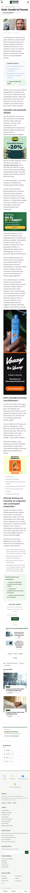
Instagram (10, 653)
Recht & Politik (5, 823)
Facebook (20, 653)
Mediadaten (4, 860)
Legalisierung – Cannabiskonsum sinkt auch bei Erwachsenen (15, 590)
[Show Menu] (2, 2)
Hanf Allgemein (18, 876)
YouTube (15, 653)
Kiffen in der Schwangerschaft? (8, 841)
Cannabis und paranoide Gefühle (15, 66)
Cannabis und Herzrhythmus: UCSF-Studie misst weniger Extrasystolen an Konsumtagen (19, 644)
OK (26, 852)
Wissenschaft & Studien (7, 825)
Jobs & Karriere (5, 865)
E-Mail (25, 891)
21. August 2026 (19, 638)
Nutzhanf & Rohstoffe (7, 819)
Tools (3, 883)
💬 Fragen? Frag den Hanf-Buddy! (14, 82)
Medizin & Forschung (7, 812)
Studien (18, 6)
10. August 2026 (17, 716)
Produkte (17, 878)
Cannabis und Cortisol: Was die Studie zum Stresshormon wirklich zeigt (15, 833)
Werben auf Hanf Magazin (7, 858)
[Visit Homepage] (14, 2)
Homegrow (21, 663)
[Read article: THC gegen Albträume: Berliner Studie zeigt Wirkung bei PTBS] (15, 704)
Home (2, 6)
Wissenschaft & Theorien (10, 6)
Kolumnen (4, 876)
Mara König (9, 692)
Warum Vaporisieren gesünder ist (9, 837)
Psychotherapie (7, 665)
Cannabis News (5, 810)
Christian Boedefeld (8, 12)
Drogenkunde (4, 878)
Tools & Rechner (5, 867)
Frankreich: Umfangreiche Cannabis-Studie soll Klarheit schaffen (14, 584)
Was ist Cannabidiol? (6, 839)
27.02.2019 (18, 12)
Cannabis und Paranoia (11, 165)
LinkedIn (15, 658)
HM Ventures (4, 863)
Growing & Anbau (6, 814)
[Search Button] (28, 2)
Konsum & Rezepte (6, 821)
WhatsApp (5, 891)
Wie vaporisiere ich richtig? (7, 835)
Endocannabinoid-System (12, 663)
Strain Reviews (5, 817)
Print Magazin (18, 880)
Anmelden (15, 618)
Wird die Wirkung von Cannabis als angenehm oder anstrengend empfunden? (15, 75)
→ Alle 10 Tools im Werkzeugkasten (11, 735)
